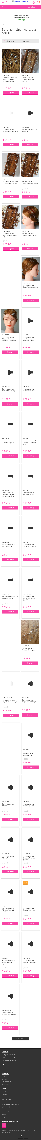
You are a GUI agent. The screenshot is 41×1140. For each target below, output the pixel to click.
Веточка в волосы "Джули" (8, 857)
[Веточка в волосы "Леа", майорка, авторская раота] (31, 424)
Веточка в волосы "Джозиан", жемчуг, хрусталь (29, 858)
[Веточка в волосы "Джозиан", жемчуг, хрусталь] (31, 840)
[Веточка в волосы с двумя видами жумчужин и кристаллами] (10, 944)
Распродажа (5, 1117)
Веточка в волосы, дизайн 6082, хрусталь (10, 130)
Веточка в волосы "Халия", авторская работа (28, 79)
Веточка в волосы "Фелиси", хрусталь (29, 390)
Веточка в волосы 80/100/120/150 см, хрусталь (29, 598)
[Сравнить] (4, 97)
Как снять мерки (7, 1099)
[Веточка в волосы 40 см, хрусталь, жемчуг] (10, 580)
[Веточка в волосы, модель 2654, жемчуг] (11, 684)
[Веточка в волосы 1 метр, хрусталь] (10, 528)
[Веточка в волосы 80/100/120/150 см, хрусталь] (31, 580)
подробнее (31, 7)
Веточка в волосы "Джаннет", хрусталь (29, 961)
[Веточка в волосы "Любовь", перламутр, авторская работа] (10, 476)
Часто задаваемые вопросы (10, 1104)
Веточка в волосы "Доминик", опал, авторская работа (29, 753)
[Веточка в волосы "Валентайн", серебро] (30, 632)
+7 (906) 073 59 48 (9, 1055)
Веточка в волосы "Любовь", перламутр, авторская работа (9, 494)
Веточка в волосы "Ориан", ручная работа (30, 286)
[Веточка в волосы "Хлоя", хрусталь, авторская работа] (31, 321)
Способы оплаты (7, 1092)
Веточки (5, 25)
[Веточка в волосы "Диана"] (10, 787)
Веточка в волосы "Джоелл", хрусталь (29, 909)
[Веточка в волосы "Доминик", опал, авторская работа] (31, 735)
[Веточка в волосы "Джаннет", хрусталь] (31, 944)
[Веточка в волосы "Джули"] (10, 840)
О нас (3, 1077)
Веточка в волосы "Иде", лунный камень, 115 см (11, 182)
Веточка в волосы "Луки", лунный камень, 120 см (10, 235)
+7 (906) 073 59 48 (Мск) (20, 16)
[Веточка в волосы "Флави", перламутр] (10, 372)
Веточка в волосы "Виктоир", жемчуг (28, 493)
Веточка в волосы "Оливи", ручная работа (29, 234)
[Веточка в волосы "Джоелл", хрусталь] (31, 892)
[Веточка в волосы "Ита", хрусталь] (30, 113)
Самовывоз (5, 1097)
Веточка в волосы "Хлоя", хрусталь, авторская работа (29, 339)
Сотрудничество (7, 1082)
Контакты (4, 1079)
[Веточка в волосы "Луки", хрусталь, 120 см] (30, 165)
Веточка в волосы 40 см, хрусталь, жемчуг (10, 597)
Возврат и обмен (7, 1102)
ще (20, 1038)
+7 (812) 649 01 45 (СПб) (20, 18)
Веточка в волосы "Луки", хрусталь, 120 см (30, 182)
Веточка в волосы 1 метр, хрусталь (8, 545)
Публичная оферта (7, 1107)
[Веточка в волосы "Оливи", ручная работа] (30, 217)
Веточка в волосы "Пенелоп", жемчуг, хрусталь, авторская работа (9, 339)
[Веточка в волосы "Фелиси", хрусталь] (31, 372)
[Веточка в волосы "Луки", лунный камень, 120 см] (11, 217)
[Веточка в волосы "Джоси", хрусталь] (31, 787)
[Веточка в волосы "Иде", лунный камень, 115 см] (11, 165)
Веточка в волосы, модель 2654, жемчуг (10, 701)
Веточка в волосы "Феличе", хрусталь (8, 442)
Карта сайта (5, 1084)
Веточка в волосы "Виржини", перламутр (29, 701)
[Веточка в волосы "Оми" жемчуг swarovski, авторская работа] (11, 61)
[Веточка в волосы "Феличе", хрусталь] (10, 424)
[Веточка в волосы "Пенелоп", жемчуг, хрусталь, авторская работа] (10, 321)
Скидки (4, 1114)
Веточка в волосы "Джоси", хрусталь (29, 805)
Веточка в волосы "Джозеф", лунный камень (8, 910)
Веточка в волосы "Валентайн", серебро (29, 649)
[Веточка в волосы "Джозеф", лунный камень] (10, 892)
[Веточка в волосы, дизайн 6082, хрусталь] (11, 113)
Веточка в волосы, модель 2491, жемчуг (9, 1013)
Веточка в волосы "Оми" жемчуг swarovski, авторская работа (10, 79)
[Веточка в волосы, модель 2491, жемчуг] (10, 996)
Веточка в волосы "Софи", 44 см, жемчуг (30, 545)
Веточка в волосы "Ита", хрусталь (30, 130)
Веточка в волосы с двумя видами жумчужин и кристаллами (8, 962)
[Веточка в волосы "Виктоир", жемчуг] (31, 476)
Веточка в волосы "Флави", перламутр (8, 390)
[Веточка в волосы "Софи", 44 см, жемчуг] (31, 528)
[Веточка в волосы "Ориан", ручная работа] (31, 269)
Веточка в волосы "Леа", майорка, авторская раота (30, 442)
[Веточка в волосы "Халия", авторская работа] (30, 61)
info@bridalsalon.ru (9, 1060)
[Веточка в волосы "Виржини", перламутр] (30, 684)
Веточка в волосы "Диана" (8, 805)
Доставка (4, 1094)
